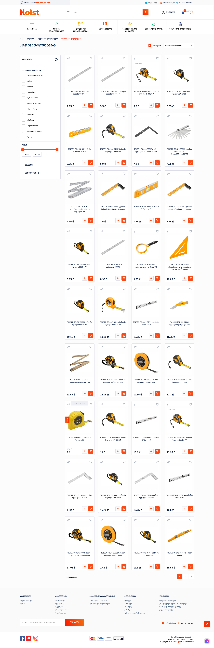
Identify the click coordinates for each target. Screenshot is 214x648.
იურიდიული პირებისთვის (100, 604)
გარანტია (128, 610)
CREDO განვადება (186, 3)
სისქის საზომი (32, 126)
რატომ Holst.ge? (26, 600)
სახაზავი (30, 120)
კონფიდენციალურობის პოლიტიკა (173, 604)
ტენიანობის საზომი (34, 131)
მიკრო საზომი (32, 98)
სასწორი (30, 114)
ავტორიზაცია (60, 600)
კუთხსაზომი (31, 92)
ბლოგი (22, 604)
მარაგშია (157, 46)
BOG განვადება (169, 3)
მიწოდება (128, 604)
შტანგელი (31, 137)
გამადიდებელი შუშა (35, 75)
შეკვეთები (59, 607)
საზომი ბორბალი (33, 103)
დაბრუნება (129, 607)
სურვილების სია (61, 610)
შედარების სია (61, 613)
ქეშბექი (127, 600)
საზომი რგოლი (33, 109)
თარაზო (30, 87)
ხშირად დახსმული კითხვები (171, 607)
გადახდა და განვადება (99, 600)
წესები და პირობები (167, 600)
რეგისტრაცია (60, 604)
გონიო (29, 81)
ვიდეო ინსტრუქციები (167, 610)
